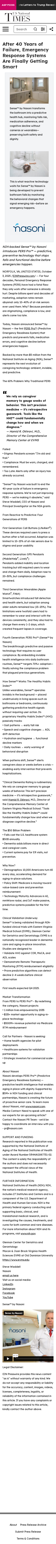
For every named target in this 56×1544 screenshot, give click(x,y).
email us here (10, 1275)
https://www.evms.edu (15, 1259)
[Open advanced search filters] (43, 29)
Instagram (8, 1288)
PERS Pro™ (30, 328)
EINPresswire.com (23, 275)
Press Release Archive (33, 1524)
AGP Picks (8, 5)
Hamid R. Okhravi (18, 799)
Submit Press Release (28, 1531)
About (13, 1524)
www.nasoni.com (35, 1106)
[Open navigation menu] (5, 29)
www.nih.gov (28, 1233)
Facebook (8, 1293)
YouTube (7, 1297)
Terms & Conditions (28, 1538)
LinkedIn (7, 1284)
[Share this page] (51, 29)
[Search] (35, 29)
